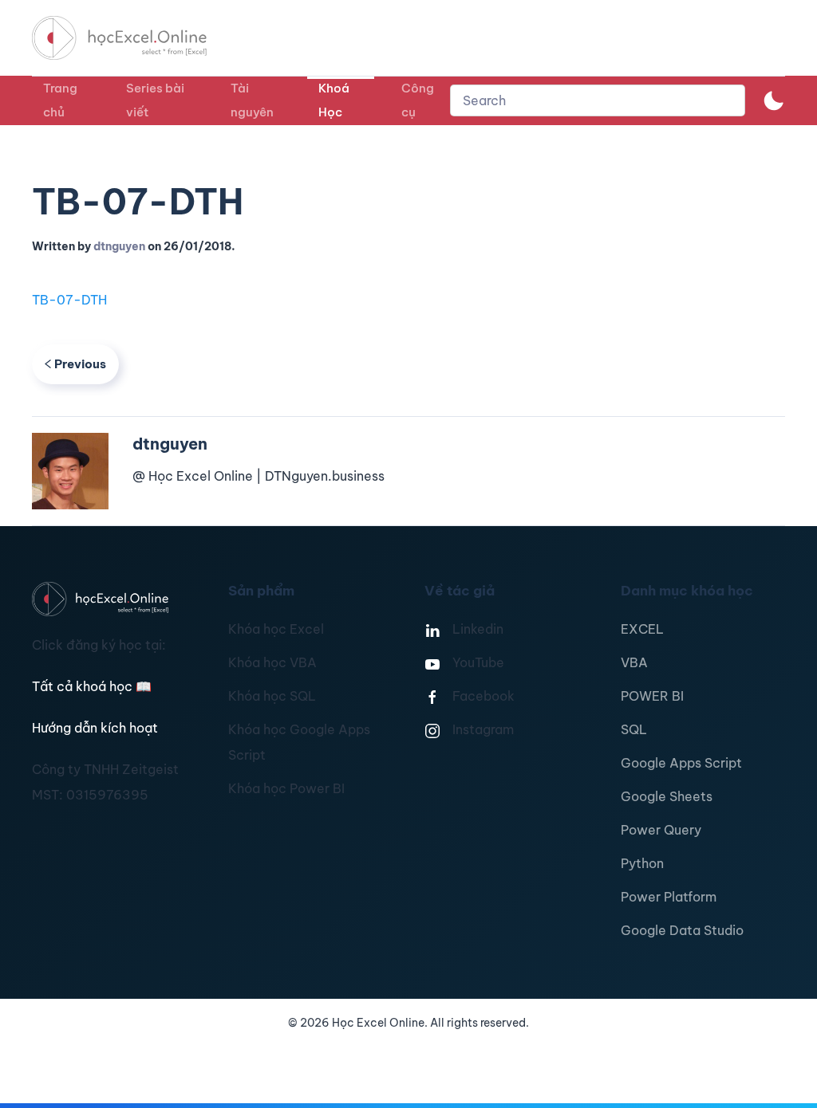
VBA (634, 662)
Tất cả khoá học (92, 686)
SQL (634, 729)
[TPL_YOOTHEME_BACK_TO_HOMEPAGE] (134, 38)
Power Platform (668, 897)
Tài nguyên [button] (252, 100)
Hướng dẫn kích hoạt (95, 728)
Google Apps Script (681, 763)
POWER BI (652, 696)
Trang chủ (60, 100)
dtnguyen (119, 246)
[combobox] (597, 100)
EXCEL (642, 629)
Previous (80, 363)
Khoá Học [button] (333, 100)
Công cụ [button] (417, 100)
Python (642, 863)
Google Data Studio (682, 930)
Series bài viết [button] (155, 100)
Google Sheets (666, 796)
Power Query (661, 830)
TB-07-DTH (69, 300)
